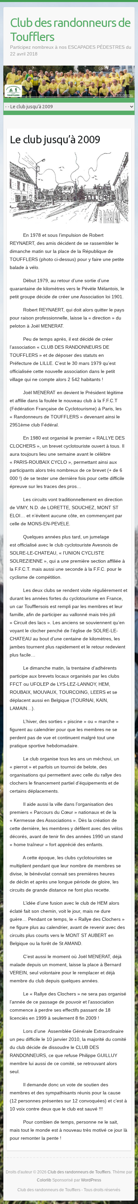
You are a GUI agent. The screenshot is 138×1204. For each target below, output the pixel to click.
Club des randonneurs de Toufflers (70, 29)
